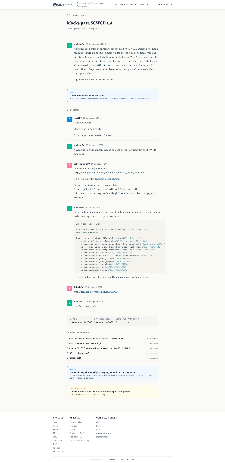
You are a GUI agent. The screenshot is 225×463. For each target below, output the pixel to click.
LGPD (133, 459)
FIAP (98, 429)
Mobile (142, 4)
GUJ (69, 15)
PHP (160, 4)
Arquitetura (58, 451)
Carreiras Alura (76, 422)
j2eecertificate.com (101, 65)
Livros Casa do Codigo (80, 440)
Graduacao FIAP (77, 433)
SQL (149, 4)
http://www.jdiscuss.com (105, 178)
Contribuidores (123, 459)
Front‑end (131, 4)
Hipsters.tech (102, 437)
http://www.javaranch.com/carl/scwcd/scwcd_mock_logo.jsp (109, 172)
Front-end (57, 429)
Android (168, 4)
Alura (98, 422)
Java (115, 4)
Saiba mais (111, 459)
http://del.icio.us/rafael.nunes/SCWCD (96, 291)
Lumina (99, 426)
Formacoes (75, 426)
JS (154, 4)
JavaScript (57, 440)
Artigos (73, 429)
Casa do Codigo (103, 433)
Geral (122, 4)
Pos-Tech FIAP (76, 437)
